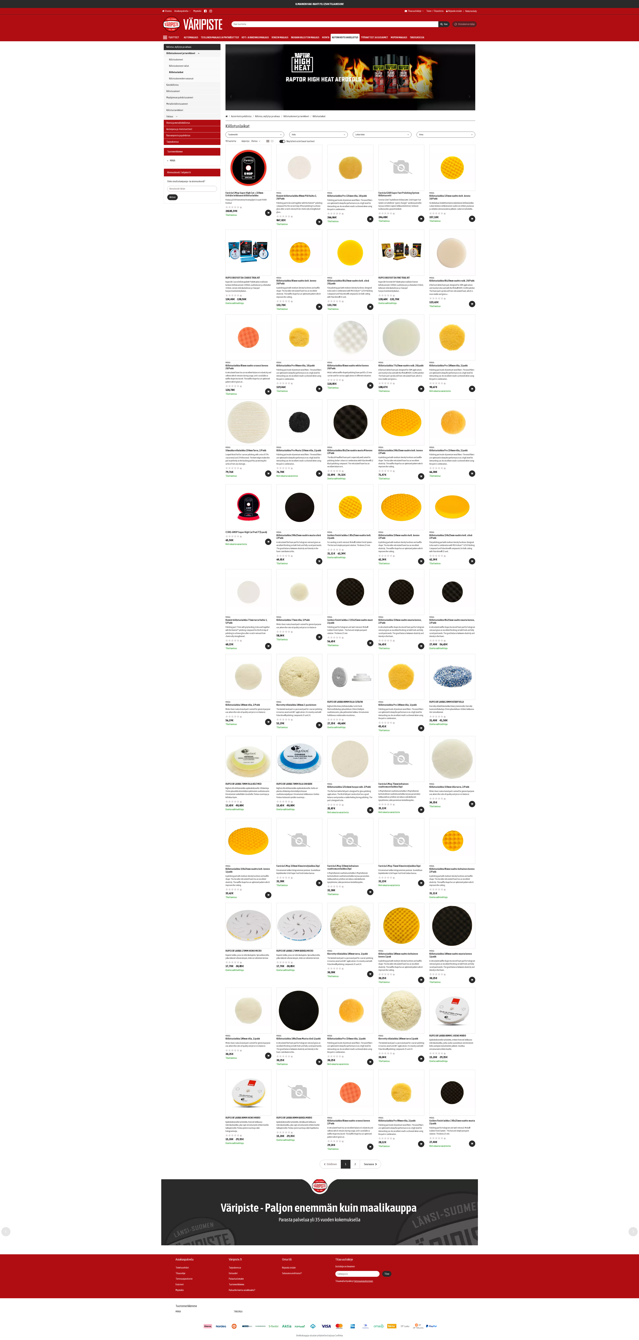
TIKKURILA (238, 1311)
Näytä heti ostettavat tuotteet (301, 141)
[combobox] (340, 24)
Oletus (254, 141)
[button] (363, 1281)
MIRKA (172, 160)
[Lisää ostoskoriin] (268, 213)
